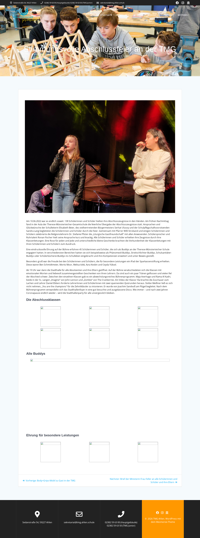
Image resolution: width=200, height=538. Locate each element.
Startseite (106, 15)
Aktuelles (121, 15)
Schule (138, 15)
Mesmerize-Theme (165, 521)
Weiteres (183, 15)
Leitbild (169, 15)
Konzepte (153, 15)
